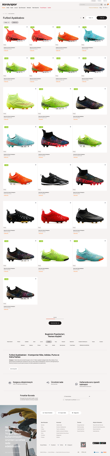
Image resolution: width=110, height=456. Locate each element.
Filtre (101, 17)
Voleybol (63, 341)
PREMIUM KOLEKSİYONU (84, 345)
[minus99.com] (78, 452)
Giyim (34, 341)
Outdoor (101, 341)
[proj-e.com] (84, 452)
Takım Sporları (35, 7)
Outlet (49, 7)
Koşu (56, 341)
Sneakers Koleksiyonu (83, 341)
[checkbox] (63, 399)
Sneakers (99, 0)
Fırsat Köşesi (43, 7)
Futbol (49, 341)
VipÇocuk (105, 0)
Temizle (14, 22)
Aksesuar (23, 345)
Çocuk (16, 7)
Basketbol (72, 341)
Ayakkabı (26, 341)
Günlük (53, 345)
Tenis (46, 345)
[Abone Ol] (89, 396)
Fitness (39, 345)
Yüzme (93, 341)
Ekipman (31, 345)
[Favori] (27, 26)
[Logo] (9, 4)
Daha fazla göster (13, 368)
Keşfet (3, 7)
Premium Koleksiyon (93, 7)
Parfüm (18, 341)
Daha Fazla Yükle (55, 323)
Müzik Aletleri (9, 341)
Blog (101, 7)
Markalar (29, 7)
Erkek (8, 7)
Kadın (11, 7)
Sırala (90, 17)
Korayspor (94, 0)
